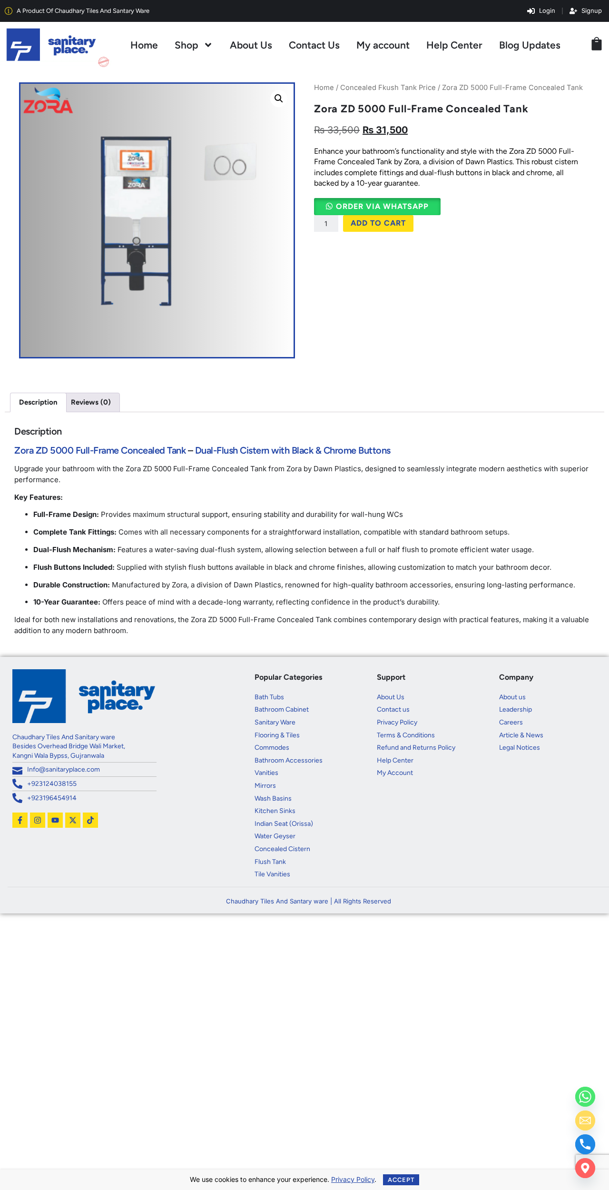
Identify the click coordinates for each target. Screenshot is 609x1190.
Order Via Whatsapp (382, 206)
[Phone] (585, 1144)
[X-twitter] (72, 820)
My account (383, 45)
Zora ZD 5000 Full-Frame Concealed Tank (100, 450)
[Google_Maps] (585, 1168)
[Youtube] (55, 820)
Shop (186, 45)
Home (144, 45)
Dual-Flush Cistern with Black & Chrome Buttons (293, 450)
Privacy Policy (352, 1179)
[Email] (585, 1120)
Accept (401, 1179)
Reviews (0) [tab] (91, 402)
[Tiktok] (90, 820)
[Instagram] (37, 820)
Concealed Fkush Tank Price (388, 87)
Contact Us (314, 45)
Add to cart (378, 223)
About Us (251, 45)
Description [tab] (38, 402)
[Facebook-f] (20, 820)
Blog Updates (529, 45)
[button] (278, 98)
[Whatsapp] (585, 1097)
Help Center (454, 45)
